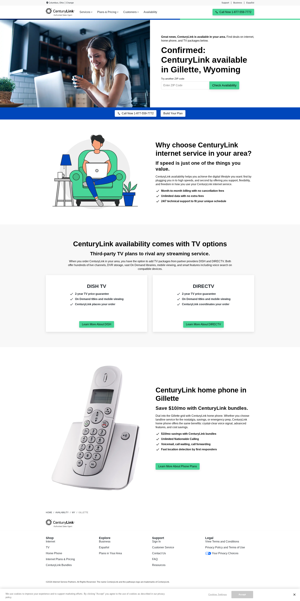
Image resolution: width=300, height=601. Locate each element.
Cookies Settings (217, 594)
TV (47, 547)
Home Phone (54, 553)
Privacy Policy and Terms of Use (225, 547)
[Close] (294, 594)
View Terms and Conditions (222, 541)
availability (62, 512)
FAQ (155, 559)
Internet (50, 541)
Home (49, 512)
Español (250, 3)
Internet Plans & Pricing (60, 559)
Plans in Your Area (110, 553)
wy (73, 512)
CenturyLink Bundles (59, 565)
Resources (158, 565)
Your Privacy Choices (225, 553)
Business (237, 3)
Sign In (156, 541)
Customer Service (163, 547)
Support (225, 3)
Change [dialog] (70, 3)
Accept (242, 594)
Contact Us (159, 553)
